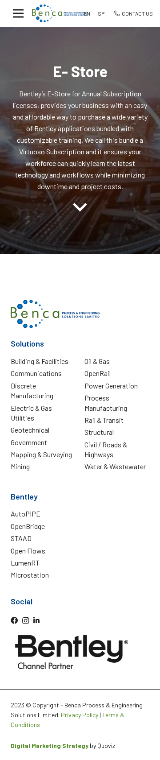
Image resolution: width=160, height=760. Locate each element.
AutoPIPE (25, 513)
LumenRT (25, 562)
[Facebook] (14, 620)
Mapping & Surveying (41, 454)
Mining (20, 466)
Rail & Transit (104, 420)
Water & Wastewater (115, 466)
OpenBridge (28, 526)
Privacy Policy (79, 715)
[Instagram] (25, 621)
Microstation (30, 574)
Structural (99, 432)
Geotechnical (30, 429)
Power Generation (111, 385)
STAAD (21, 538)
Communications (36, 373)
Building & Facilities (39, 361)
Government (29, 442)
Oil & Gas (97, 361)
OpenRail (97, 373)
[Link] (59, 13)
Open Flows (28, 550)
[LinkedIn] (36, 620)
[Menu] (18, 13)
